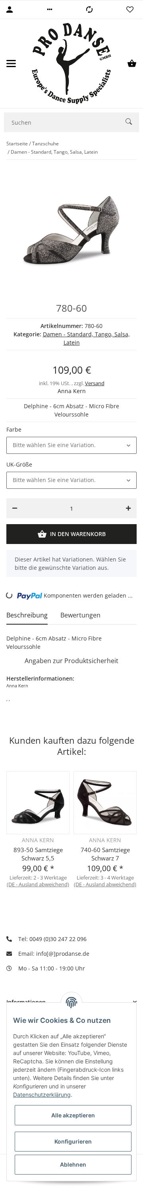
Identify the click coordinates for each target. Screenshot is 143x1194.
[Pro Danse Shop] (71, 63)
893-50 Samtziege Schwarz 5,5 (38, 854)
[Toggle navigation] (11, 63)
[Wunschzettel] (129, 9)
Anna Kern (72, 391)
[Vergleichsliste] (89, 9)
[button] (49, 9)
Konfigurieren (73, 1141)
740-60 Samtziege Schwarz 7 (105, 854)
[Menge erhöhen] (128, 508)
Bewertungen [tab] (80, 615)
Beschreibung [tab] (27, 615)
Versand (94, 383)
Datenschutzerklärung (42, 1094)
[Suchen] (132, 122)
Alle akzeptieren (73, 1115)
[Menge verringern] (14, 508)
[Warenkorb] (132, 64)
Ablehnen (73, 1164)
